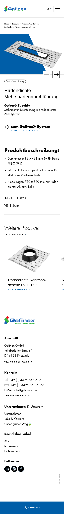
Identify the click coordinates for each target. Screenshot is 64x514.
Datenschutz (12, 451)
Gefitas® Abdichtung (15, 81)
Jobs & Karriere (14, 418)
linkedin (7, 469)
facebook (21, 469)
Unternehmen (12, 413)
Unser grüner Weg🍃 (18, 423)
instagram (14, 469)
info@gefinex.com (25, 390)
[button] (57, 8)
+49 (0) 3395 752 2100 (26, 379)
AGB (7, 441)
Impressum (11, 446)
